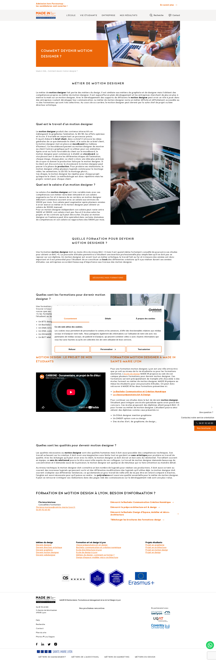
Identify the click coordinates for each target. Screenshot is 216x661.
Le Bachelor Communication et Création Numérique (139, 391)
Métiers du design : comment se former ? (95, 555)
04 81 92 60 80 (42, 607)
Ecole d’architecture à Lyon (89, 550)
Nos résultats (129, 15)
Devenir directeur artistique (49, 547)
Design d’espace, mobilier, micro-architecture (97, 557)
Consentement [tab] (70, 319)
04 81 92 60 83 (43, 509)
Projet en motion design (157, 550)
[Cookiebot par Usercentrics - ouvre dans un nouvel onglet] (151, 310)
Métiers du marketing (117, 657)
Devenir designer (44, 545)
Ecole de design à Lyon (86, 552)
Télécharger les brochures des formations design (135, 519)
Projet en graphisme (155, 545)
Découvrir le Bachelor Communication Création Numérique (140, 502)
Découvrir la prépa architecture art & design (133, 507)
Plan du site (41, 632)
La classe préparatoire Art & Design (131, 394)
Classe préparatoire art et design (92, 545)
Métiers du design (145, 657)
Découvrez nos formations (108, 278)
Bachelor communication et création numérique (98, 547)
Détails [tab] (108, 319)
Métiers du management (52, 657)
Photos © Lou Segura (45, 637)
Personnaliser (106, 349)
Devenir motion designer (47, 552)
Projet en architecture (156, 547)
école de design (132, 373)
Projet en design (153, 552)
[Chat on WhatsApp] (210, 645)
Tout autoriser (144, 349)
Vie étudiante (88, 15)
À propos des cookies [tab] (145, 319)
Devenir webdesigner (45, 555)
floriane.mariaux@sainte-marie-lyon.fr (55, 507)
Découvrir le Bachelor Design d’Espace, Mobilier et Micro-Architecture (140, 513)
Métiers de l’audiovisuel (85, 657)
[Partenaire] (160, 613)
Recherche (40, 624)
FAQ (38, 620)
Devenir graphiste (44, 550)
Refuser (72, 349)
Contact (40, 628)
